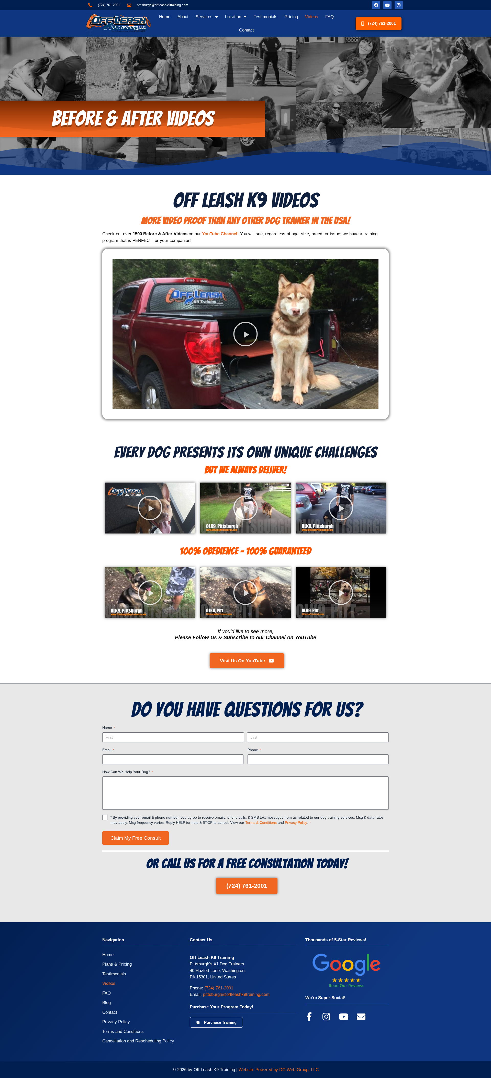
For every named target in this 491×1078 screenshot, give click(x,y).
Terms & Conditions (261, 822)
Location (233, 16)
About (182, 16)
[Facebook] (376, 5)
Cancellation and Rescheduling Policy (138, 1041)
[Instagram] (399, 5)
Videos (311, 16)
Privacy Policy (296, 822)
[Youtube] (387, 5)
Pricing (291, 16)
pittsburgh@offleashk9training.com (236, 994)
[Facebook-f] (309, 1016)
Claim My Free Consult (135, 838)
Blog (106, 1002)
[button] (245, 334)
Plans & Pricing (117, 964)
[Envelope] (361, 1016)
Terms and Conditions (123, 1031)
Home (164, 16)
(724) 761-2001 (218, 988)
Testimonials (265, 16)
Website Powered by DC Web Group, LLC (279, 1069)
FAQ (329, 16)
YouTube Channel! (220, 233)
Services (204, 16)
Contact (246, 30)
